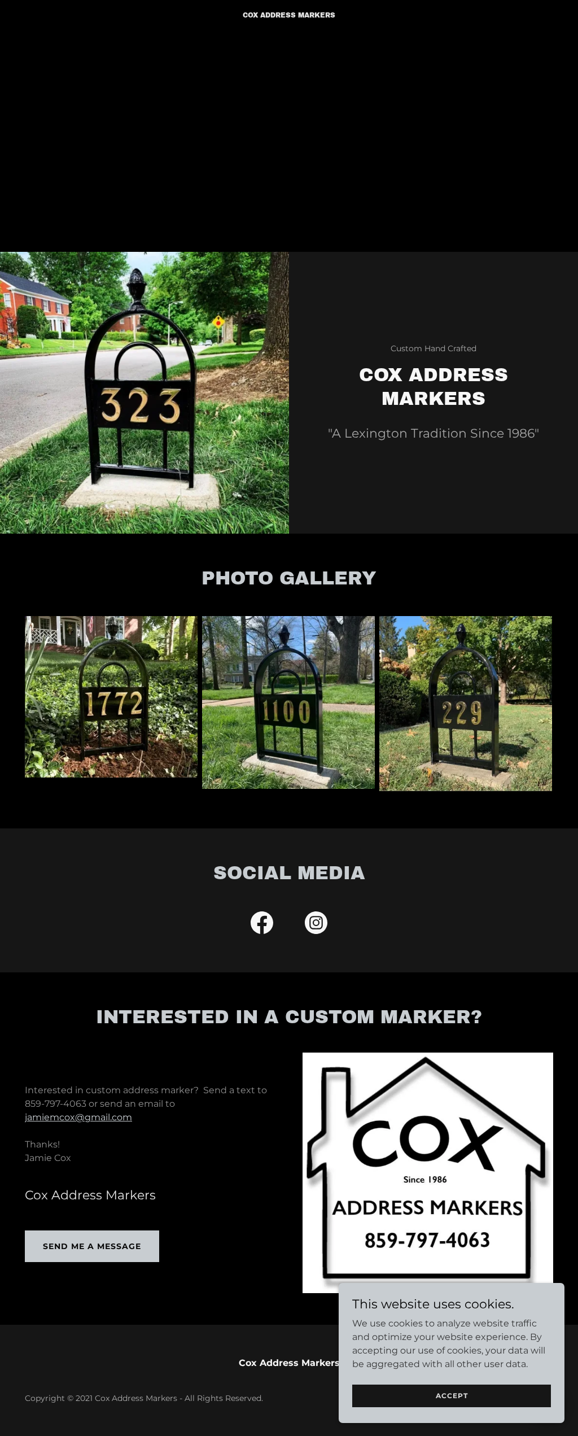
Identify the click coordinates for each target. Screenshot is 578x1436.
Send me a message (92, 1246)
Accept (452, 1395)
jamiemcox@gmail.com (78, 1117)
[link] (288, 14)
